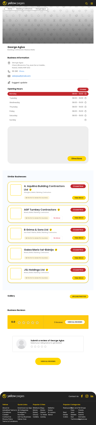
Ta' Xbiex (43, 415)
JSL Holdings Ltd (34, 270)
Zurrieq (43, 417)
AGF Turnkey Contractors (40, 209)
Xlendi (50, 415)
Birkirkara (36, 408)
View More (79, 198)
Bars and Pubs (74, 409)
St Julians (52, 412)
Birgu (42, 408)
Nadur (50, 410)
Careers (5, 415)
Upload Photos (79, 296)
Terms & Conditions (10, 421)
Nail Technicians (75, 418)
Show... (22, 71)
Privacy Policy (7, 419)
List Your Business (24, 417)
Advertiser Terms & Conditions (9, 411)
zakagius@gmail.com (21, 76)
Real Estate (65, 413)
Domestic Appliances (82, 418)
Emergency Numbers (22, 413)
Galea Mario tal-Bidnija (39, 249)
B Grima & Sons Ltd (36, 229)
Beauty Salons (81, 413)
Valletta (36, 417)
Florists (81, 410)
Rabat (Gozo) (35, 413)
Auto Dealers (73, 413)
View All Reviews (75, 322)
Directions (77, 158)
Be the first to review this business (37, 198)
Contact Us (6, 417)
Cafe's (65, 417)
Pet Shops (82, 408)
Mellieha (51, 408)
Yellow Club (22, 419)
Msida (35, 410)
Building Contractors (24, 9)
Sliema (43, 412)
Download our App (25, 408)
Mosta (42, 410)
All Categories (23, 410)
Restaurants (67, 408)
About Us (5, 408)
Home (10, 9)
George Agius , (28, 65)
